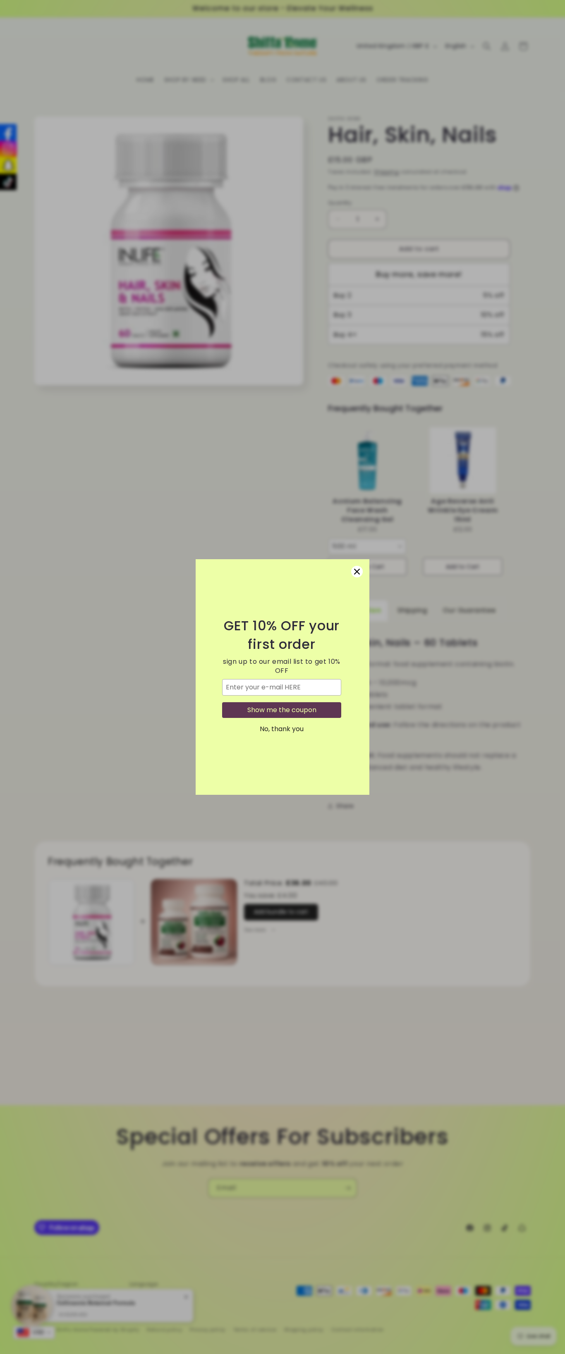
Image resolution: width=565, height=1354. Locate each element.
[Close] (357, 571)
